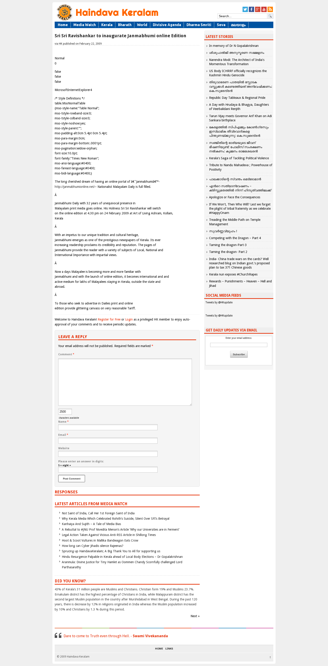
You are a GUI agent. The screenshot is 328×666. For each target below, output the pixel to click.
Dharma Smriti (199, 25)
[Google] (257, 11)
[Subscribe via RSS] (270, 11)
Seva (221, 25)
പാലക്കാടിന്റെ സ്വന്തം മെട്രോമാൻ (235, 179)
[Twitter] (245, 11)
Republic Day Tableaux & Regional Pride (237, 97)
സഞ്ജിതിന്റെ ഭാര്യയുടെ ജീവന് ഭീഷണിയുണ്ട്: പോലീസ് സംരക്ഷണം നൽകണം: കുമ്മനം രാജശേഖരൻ (235, 147)
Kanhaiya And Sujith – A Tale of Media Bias (91, 524)
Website (63, 448)
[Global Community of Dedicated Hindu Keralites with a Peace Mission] (107, 20)
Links (169, 648)
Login (129, 319)
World (142, 25)
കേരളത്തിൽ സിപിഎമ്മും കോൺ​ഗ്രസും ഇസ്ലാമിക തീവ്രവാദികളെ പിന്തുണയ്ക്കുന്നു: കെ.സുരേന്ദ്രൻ (239, 131)
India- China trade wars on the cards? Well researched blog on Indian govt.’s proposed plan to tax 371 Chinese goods (239, 263)
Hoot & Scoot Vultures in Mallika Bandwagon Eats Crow (100, 540)
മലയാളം (238, 25)
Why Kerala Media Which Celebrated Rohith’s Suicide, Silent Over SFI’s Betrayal (115, 518)
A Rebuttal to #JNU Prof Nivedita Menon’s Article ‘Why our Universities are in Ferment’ (120, 529)
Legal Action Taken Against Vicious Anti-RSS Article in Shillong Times (109, 535)
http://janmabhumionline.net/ (75, 186)
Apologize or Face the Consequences (234, 197)
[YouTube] (264, 11)
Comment (66, 354)
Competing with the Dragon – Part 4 (235, 238)
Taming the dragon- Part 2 (228, 252)
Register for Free (109, 319)
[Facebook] (251, 11)
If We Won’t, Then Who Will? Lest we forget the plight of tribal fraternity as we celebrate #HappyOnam (240, 209)
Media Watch (84, 25)
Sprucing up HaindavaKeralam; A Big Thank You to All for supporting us (111, 551)
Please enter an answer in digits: (81, 461)
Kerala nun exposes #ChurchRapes (233, 274)
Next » (195, 616)
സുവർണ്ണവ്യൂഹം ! (223, 231)
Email (63, 434)
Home (63, 25)
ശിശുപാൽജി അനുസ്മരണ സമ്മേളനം (236, 52)
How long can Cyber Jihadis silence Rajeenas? (92, 546)
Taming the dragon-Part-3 (228, 245)
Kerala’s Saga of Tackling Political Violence (239, 158)
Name (63, 421)
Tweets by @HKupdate (219, 302)
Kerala (106, 25)
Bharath (124, 25)
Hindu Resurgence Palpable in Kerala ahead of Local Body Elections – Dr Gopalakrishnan (122, 556)
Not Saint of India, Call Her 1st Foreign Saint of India (98, 513)
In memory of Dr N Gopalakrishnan (234, 46)
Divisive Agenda (167, 25)
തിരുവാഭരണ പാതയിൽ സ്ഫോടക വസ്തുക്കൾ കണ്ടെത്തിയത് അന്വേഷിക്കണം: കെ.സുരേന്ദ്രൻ (240, 86)
